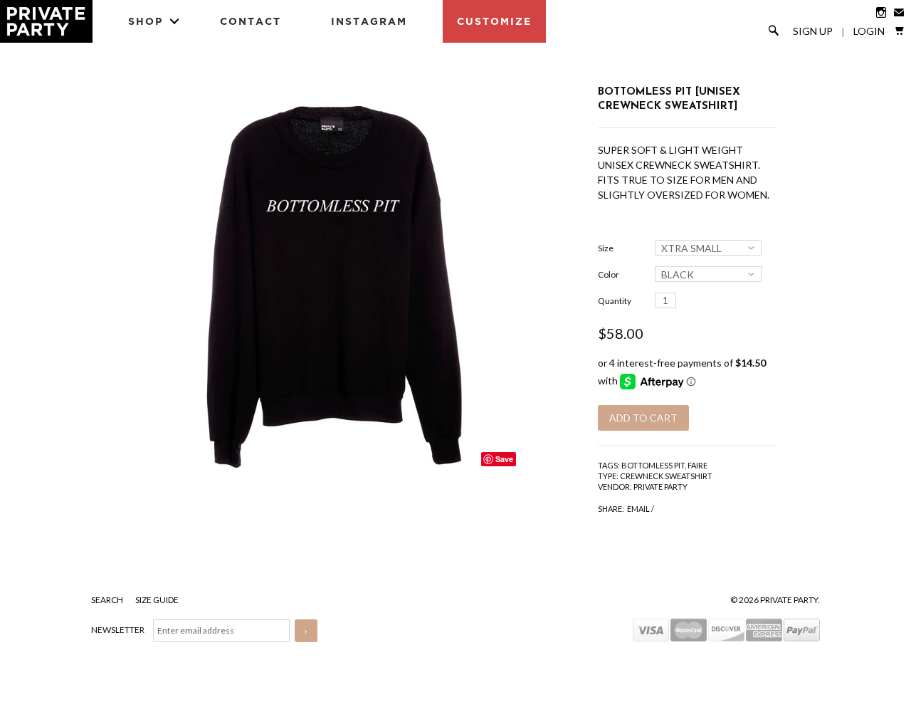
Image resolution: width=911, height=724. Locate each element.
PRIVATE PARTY (660, 486)
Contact (250, 21)
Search (108, 599)
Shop (145, 21)
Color (608, 274)
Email (638, 508)
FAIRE (697, 465)
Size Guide (157, 599)
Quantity (614, 300)
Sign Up (813, 31)
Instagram (369, 21)
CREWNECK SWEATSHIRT (666, 476)
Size (606, 248)
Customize (494, 21)
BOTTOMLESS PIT (653, 465)
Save (504, 458)
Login (869, 31)
